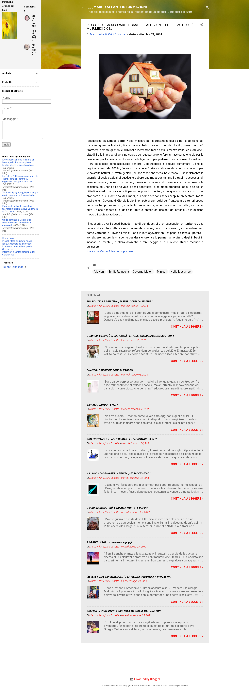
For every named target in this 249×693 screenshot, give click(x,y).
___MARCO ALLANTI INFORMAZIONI (117, 7)
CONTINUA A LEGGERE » (187, 326)
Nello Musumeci (180, 271)
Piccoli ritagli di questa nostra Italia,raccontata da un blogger (17, 242)
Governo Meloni (143, 271)
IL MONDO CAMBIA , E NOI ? (102, 404)
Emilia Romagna (118, 271)
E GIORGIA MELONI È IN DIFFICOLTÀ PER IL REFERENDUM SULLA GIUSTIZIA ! (130, 335)
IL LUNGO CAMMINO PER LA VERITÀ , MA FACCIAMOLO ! (118, 473)
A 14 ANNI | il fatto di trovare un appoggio (110, 542)
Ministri (162, 271)
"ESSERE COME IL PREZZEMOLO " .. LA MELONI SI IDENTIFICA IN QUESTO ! (129, 576)
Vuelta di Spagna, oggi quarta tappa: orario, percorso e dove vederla (20, 194)
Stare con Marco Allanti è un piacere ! (110, 251)
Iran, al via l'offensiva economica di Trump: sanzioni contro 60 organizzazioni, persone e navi (19, 179)
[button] (201, 25)
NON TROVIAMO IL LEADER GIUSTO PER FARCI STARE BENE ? (122, 439)
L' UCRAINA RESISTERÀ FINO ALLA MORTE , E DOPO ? (117, 507)
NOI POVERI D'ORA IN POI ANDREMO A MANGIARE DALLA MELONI (124, 611)
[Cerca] (207, 7)
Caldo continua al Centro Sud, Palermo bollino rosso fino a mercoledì (16, 222)
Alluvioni (99, 271)
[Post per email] (94, 266)
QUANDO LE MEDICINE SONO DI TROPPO (110, 370)
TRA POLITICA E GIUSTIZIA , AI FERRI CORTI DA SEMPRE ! (119, 301)
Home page (8, 238)
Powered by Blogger (146, 679)
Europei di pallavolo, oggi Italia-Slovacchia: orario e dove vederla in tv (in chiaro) (20, 209)
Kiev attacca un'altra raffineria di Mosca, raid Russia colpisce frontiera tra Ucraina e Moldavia (18, 162)
